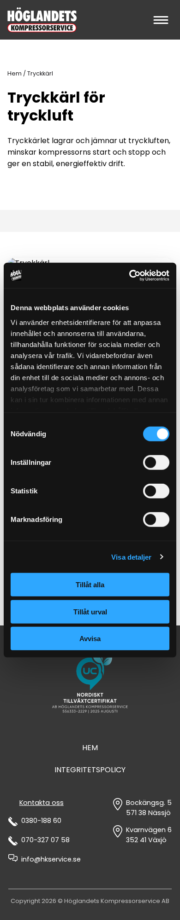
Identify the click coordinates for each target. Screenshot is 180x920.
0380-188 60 (41, 820)
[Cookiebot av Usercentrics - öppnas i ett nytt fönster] (129, 275)
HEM (90, 747)
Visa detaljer (131, 557)
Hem (14, 73)
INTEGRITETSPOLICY (90, 769)
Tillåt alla (90, 585)
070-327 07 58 (45, 840)
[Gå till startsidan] (42, 19)
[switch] (156, 462)
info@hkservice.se (51, 859)
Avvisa (90, 638)
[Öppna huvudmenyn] (160, 19)
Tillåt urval (90, 611)
